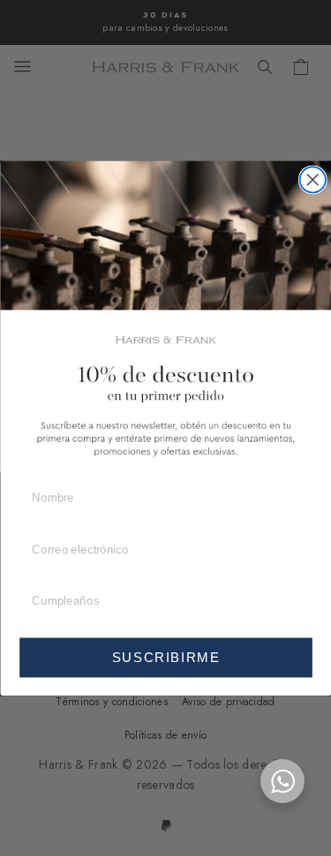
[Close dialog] (312, 179)
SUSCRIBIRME (165, 657)
